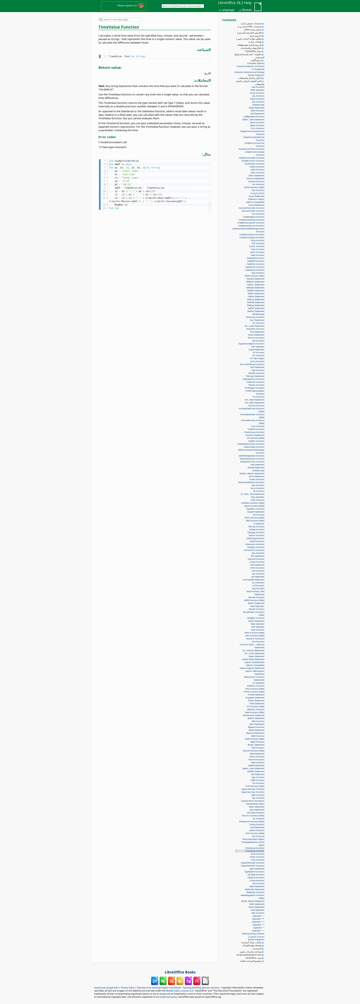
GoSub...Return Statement (251, 473)
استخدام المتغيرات (256, 936)
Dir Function (258, 323)
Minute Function (256, 597)
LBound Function (256, 558)
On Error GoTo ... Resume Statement (252, 646)
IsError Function (256, 535)
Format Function (256, 405)
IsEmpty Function (256, 532)
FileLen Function (256, 384)
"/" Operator (258, 924)
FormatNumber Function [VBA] (252, 416)
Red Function (258, 721)
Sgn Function (258, 777)
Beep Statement (256, 107)
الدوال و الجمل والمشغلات (249, 78)
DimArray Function (255, 317)
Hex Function (258, 485)
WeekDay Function (255, 892)
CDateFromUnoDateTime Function (252, 133)
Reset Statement (256, 730)
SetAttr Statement (255, 771)
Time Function (257, 853)
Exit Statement (257, 367)
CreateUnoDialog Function (251, 219)
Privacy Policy (128, 987)
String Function (257, 824)
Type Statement (256, 868)
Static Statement (256, 806)
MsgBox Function (255, 617)
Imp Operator (257, 497)
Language (227, 10)
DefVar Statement (255, 311)
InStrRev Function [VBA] (252, 502)
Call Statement (257, 113)
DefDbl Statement (255, 290)
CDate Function (257, 166)
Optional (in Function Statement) (254, 678)
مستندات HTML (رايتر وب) (249, 26)
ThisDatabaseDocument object (252, 843)
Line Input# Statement (253, 579)
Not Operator (257, 626)
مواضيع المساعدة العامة (250, 960)
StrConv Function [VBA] (253, 815)
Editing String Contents (253, 933)
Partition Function (255, 685)
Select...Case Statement (253, 119)
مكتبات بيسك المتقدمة (251, 942)
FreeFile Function (256, 429)
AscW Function (257, 98)
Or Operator (258, 682)
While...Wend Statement (252, 901)
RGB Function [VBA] (254, 738)
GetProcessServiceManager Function (251, 451)
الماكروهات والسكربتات (250, 48)
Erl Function (258, 352)
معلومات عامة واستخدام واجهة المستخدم (249, 56)
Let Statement (257, 576)
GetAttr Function (256, 440)
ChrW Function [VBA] (254, 187)
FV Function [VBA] (255, 438)
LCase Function (257, 561)
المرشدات (256, 948)
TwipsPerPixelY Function (252, 865)
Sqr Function (258, 797)
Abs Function (258, 87)
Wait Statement (257, 886)
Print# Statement (256, 694)
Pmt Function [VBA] (254, 688)
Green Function (256, 479)
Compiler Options (255, 63)
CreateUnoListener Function (250, 222)
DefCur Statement (255, 284)
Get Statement (257, 464)
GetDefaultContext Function (251, 443)
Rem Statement (257, 724)
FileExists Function (255, 382)
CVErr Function (257, 252)
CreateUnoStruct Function (251, 234)
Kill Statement (257, 556)
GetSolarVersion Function (252, 458)
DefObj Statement (255, 302)
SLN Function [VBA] (255, 786)
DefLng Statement (255, 299)
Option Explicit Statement (252, 668)
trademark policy (168, 996)
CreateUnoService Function (251, 225)
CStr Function (257, 243)
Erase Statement (256, 349)
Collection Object (256, 199)
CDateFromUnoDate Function (254, 153)
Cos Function (258, 213)
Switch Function (256, 830)
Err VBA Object (257, 358)
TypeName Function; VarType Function (254, 873)
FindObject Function (254, 387)
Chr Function (258, 184)
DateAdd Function (255, 258)
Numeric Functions (255, 638)
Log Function (258, 588)
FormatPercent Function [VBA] (252, 422)
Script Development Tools (249, 954)
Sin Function (258, 783)
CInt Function (257, 190)
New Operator (257, 623)
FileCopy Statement (255, 376)
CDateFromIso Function (252, 160)
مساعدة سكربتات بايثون (250, 951)
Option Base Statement (253, 659)
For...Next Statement (254, 399)
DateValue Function (255, 269)
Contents (229, 20)
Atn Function (258, 101)
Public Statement (256, 700)
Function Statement (255, 435)
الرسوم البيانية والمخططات (249, 45)
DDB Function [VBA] (254, 275)
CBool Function (257, 122)
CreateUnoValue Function (252, 237)
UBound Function (255, 877)
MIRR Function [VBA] (254, 600)
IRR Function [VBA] (255, 520)
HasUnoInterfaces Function (251, 482)
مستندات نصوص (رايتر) (251, 23)
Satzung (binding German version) (201, 987)
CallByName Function (254, 116)
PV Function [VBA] (255, 706)
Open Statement (256, 656)
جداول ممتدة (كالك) (252, 29)
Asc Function (258, 95)
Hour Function (257, 488)
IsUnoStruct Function (254, 550)
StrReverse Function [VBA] (251, 821)
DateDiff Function (255, 261)
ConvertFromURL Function (251, 207)
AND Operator (257, 89)
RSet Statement (257, 753)
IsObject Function (255, 547)
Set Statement (257, 774)
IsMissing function (255, 538)
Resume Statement (255, 733)
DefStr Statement (256, 308)
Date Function (257, 255)
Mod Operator (257, 606)
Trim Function (257, 859)
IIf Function (258, 491)
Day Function (258, 272)
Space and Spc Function (253, 789)
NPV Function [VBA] (254, 635)
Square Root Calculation (252, 800)
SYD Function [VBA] (255, 833)
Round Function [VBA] (253, 750)
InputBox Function (255, 508)
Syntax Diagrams (256, 75)
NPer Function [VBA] (254, 632)
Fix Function (258, 396)
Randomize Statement (253, 715)
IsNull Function (257, 541)
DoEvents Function (255, 328)
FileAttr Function (256, 373)
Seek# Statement (256, 765)
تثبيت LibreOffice (253, 957)
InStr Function (257, 499)
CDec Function (257, 172)
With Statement (256, 904)
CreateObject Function (253, 216)
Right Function (257, 741)
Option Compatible (255, 202)
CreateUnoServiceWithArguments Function (250, 230)
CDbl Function (257, 169)
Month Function (256, 609)
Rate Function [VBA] (254, 712)
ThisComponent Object (253, 839)
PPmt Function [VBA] (254, 691)
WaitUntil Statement (254, 889)
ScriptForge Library (252, 945)
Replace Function (256, 727)
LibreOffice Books (180, 972)
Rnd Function (258, 747)
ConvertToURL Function (253, 210)
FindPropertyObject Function (254, 392)
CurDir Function (256, 246)
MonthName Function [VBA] (253, 613)
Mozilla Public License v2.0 (179, 990)
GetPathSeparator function (251, 455)
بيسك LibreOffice (253, 51)
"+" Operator (258, 921)
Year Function (257, 912)
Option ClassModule (254, 662)
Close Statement (256, 196)
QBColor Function (255, 709)
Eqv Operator (257, 346)
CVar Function (257, 249)
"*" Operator (258, 918)
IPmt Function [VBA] (254, 517)
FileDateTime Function (253, 379)
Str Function (258, 818)
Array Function (257, 92)
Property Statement (255, 697)
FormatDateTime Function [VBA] (251, 410)
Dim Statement (257, 320)
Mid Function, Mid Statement (255, 593)
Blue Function (257, 110)
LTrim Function (257, 567)
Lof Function (258, 585)
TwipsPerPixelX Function (252, 862)
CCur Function (257, 128)
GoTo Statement (256, 476)
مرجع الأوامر (256, 60)
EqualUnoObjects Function (251, 343)
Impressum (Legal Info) (106, 987)
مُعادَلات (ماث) (255, 41)
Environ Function (256, 337)
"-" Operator (258, 915)
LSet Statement (257, 564)
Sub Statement (257, 827)
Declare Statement (255, 278)
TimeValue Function (254, 850)
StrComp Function (255, 812)
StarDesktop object (255, 803)
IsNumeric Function (254, 544)
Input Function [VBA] (254, 505)
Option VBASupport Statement (254, 672)
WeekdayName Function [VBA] (252, 896)
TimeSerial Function (254, 848)
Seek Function (257, 762)
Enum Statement (256, 334)
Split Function (257, 794)
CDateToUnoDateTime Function (253, 138)
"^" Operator (258, 930)
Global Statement (256, 467)
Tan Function (258, 836)
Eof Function (258, 340)
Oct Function (258, 641)
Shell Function (257, 780)
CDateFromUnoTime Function (254, 144)
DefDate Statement (255, 287)
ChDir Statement (256, 175)
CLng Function (257, 193)
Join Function (258, 553)
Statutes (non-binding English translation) (159, 987)
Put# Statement (256, 703)
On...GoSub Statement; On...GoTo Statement (253, 652)
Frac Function (257, 426)
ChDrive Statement (255, 178)
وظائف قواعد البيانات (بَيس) (249, 38)
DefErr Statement (256, 293)
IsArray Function (256, 526)
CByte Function (257, 125)
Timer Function (257, 856)
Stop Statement (257, 809)
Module (247, 10)
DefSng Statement (255, 305)
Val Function (258, 883)
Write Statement (256, 907)
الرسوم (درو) (255, 35)
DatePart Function (255, 264)
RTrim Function (257, 756)
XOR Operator (257, 909)
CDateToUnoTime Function (251, 148)
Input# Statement (255, 511)
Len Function (258, 573)
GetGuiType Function (254, 446)
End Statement (257, 331)
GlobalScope (258, 104)
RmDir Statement (256, 744)
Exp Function (258, 370)
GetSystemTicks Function (252, 461)
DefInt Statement (256, 296)
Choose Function (256, 181)
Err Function (258, 355)
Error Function (257, 361)
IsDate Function (256, 529)
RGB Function (257, 735)
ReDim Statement (256, 718)
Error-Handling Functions (252, 364)
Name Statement (256, 620)
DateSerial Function (255, 266)
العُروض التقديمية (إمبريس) (249, 32)
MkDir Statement (256, 603)
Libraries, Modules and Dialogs (249, 72)
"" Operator (258, 927)
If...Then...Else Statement (252, 494)
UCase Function (256, 880)
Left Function (258, 570)
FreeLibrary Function (254, 432)
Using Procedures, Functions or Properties (250, 68)
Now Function (257, 629)
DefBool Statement (255, 281)
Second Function (256, 759)
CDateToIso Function (254, 163)
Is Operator (258, 523)
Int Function (258, 514)
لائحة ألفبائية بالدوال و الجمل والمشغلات (250, 83)
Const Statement (256, 205)
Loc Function (258, 582)
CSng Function (257, 240)
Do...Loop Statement (254, 325)
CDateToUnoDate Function (251, 157)
